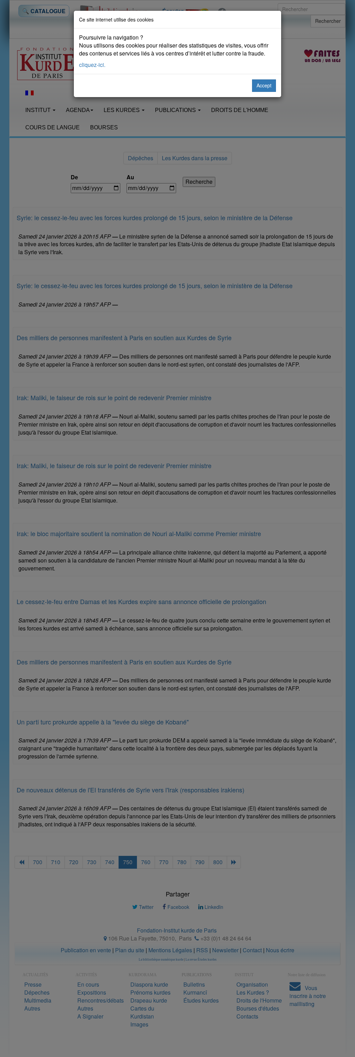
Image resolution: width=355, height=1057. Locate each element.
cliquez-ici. (92, 65)
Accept (264, 85)
